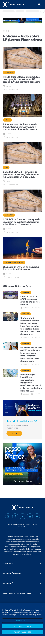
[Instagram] (8, 516)
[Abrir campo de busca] (39, 4)
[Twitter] (22, 516)
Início (5, 31)
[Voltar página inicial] (13, 4)
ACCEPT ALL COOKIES (22, 632)
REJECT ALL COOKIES (22, 626)
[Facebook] (15, 516)
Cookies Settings (22, 620)
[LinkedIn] (30, 516)
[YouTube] (37, 516)
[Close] (42, 606)
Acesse (14, 433)
